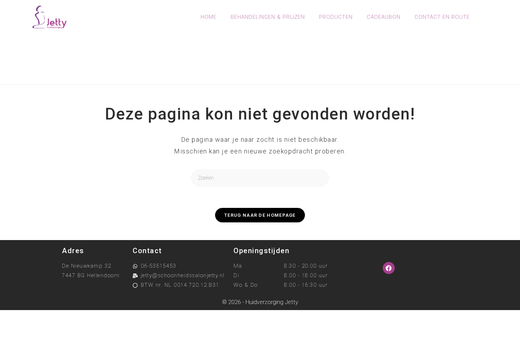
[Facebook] (389, 268)
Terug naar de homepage (260, 215)
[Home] (231, 67)
